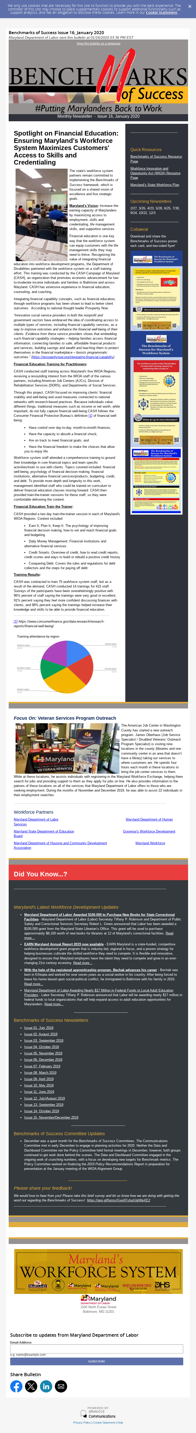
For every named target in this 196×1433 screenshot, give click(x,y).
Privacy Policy (82, 1422)
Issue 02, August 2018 (40, 1034)
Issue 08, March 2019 (40, 1073)
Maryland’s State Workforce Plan (154, 185)
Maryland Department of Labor (36, 819)
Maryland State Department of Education (44, 831)
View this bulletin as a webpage (98, 43)
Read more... (82, 963)
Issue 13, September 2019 (43, 1105)
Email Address (21, 1342)
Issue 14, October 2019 (41, 1111)
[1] (90, 416)
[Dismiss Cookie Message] (189, 5)
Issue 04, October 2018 (41, 1047)
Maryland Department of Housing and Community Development (60, 843)
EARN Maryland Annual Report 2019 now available (64, 944)
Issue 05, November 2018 (43, 1053)
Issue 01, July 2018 (38, 1028)
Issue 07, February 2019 (42, 1066)
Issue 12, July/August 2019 (44, 1098)
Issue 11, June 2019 (39, 1092)
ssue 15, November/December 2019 (51, 1117)
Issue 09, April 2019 (39, 1079)
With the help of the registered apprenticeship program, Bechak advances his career (90, 970)
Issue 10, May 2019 (39, 1085)
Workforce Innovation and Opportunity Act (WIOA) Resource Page (155, 173)
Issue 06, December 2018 (43, 1060)
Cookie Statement (161, 12)
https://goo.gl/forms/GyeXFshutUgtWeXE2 (118, 1200)
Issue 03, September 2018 (43, 1040)
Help (120, 1422)
